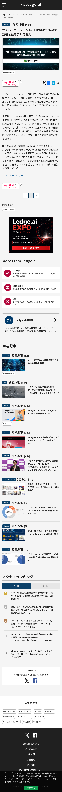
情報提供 (31, 754)
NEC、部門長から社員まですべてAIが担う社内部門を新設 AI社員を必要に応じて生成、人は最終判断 (32, 596)
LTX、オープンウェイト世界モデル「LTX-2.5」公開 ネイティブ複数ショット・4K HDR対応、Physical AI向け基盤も (32, 623)
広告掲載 (31, 759)
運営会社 (31, 764)
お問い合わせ (31, 749)
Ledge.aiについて (31, 743)
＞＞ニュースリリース (13, 175)
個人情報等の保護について (31, 770)
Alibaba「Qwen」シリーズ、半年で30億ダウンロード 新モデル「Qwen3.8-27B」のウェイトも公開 (31, 654)
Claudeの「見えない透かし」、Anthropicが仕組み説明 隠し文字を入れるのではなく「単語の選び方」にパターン (32, 609)
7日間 (16, 586)
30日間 (45, 586)
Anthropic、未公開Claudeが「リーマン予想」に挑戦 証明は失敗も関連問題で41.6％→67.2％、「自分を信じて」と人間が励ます (32, 639)
